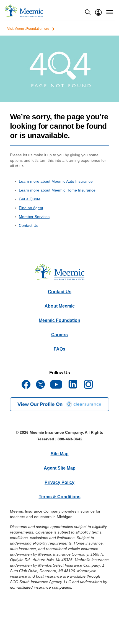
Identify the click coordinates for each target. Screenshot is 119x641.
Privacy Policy (59, 482)
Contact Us (28, 225)
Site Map (60, 453)
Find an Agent (31, 208)
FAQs (59, 349)
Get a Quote (29, 199)
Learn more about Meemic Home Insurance (57, 190)
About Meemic (60, 306)
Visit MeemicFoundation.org (28, 29)
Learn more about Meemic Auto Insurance (56, 181)
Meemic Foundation (59, 320)
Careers (59, 334)
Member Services (34, 216)
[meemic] (23, 10)
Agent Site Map (60, 468)
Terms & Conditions (60, 496)
